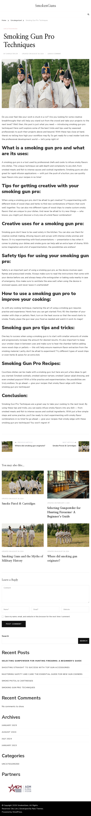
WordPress (17, 812)
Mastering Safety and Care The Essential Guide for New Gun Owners (42, 674)
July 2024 (7, 738)
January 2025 (9, 725)
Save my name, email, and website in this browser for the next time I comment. (37, 616)
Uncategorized (10, 29)
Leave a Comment (54, 54)
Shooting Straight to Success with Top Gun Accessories (36, 667)
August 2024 (9, 732)
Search (5, 636)
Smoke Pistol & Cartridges (18, 503)
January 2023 (9, 745)
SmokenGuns (45, 6)
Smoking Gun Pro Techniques (18, 687)
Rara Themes (37, 808)
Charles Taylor (12, 54)
